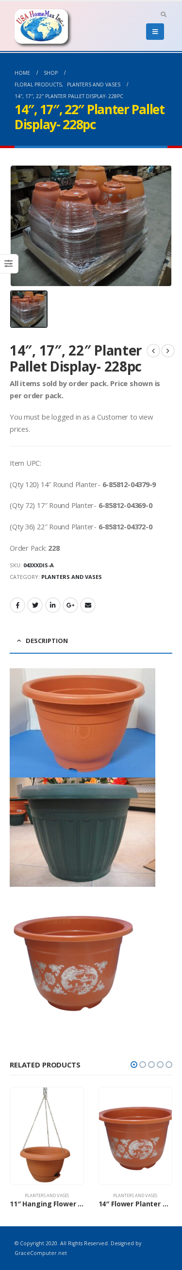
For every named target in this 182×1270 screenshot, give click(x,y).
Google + (70, 605)
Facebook (17, 605)
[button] (134, 1064)
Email (88, 605)
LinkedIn (53, 605)
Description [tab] (47, 640)
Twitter (35, 605)
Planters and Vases (71, 576)
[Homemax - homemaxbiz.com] (41, 26)
